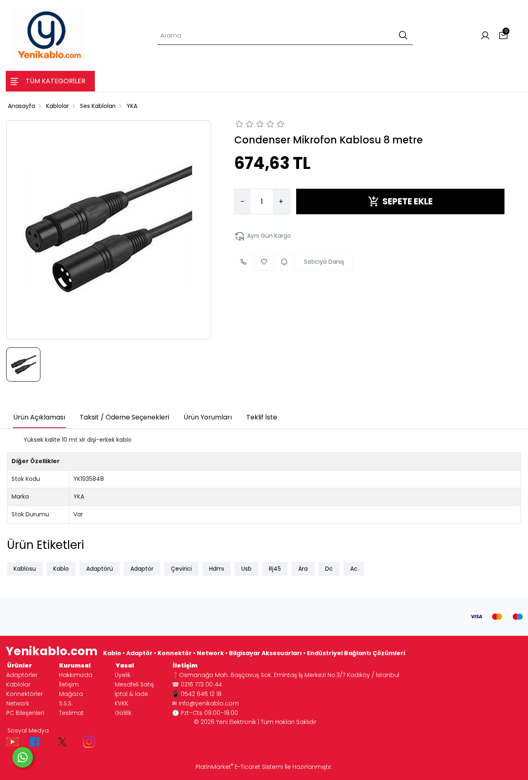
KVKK (121, 703)
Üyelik (123, 675)
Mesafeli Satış (134, 684)
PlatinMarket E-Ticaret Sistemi (239, 767)
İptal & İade (131, 694)
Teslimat (71, 713)
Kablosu (25, 569)
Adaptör (141, 569)
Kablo (61, 569)
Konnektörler (24, 694)
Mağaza (71, 694)
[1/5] (239, 125)
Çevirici (181, 569)
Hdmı (216, 569)
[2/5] (244, 125)
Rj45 (275, 569)
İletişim (69, 684)
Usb (246, 569)
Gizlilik (123, 713)
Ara (303, 569)
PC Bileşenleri (25, 713)
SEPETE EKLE (407, 201)
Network (17, 703)
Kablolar (18, 684)
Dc (329, 569)
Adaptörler (22, 675)
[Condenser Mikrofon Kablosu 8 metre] (109, 229)
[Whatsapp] (22, 757)
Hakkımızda (75, 675)
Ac (354, 569)
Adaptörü (99, 569)
